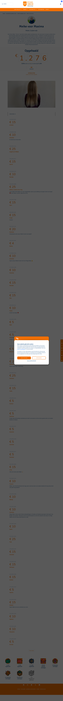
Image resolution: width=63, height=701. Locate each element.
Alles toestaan (24, 357)
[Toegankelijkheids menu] (61, 1)
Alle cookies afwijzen (31, 360)
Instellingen (39, 357)
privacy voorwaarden (21, 349)
